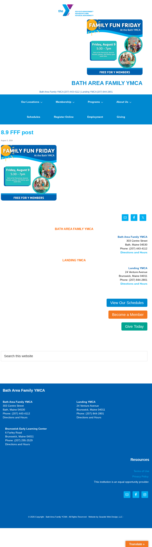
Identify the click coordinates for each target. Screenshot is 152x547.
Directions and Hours (133, 252)
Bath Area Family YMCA (76, 10)
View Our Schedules (127, 303)
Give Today (134, 326)
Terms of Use (141, 471)
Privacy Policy (140, 476)
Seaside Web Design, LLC (111, 517)
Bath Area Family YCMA (56, 517)
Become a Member (128, 315)
